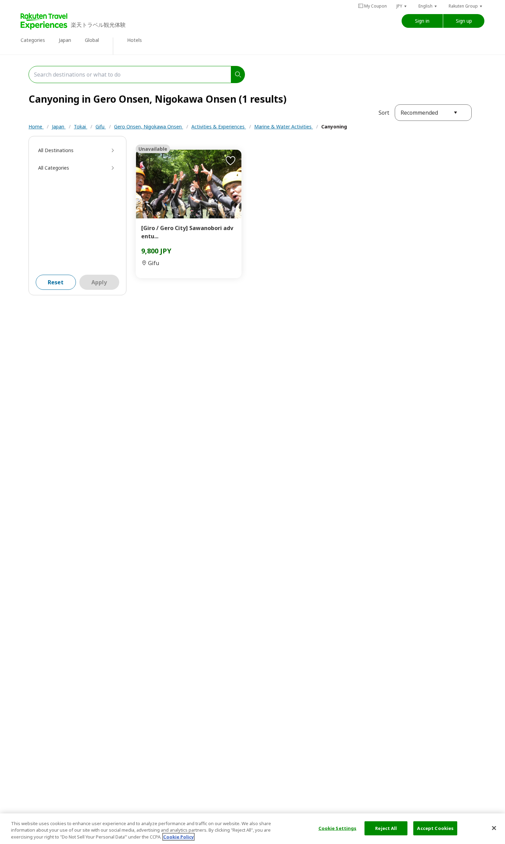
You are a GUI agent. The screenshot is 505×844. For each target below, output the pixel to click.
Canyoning (334, 126)
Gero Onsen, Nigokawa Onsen (148, 126)
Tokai (80, 126)
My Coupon (375, 6)
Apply (99, 282)
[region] (252, 828)
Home (36, 126)
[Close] (494, 827)
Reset (56, 282)
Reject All (386, 828)
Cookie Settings (337, 828)
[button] (402, 6)
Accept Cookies (435, 828)
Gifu (101, 126)
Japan (59, 126)
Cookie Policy (178, 837)
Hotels (134, 40)
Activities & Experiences (218, 126)
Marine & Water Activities (283, 126)
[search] (238, 74)
